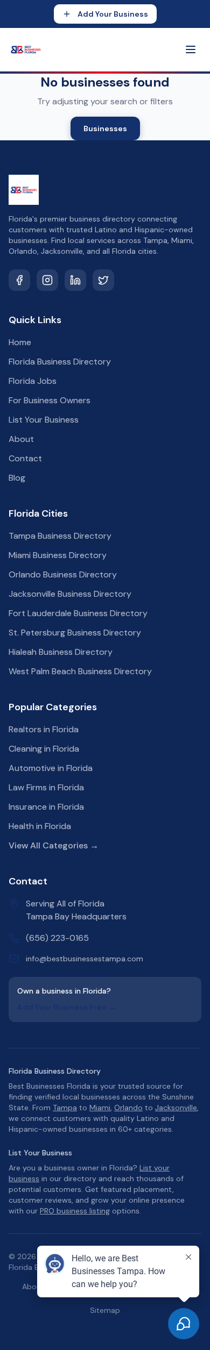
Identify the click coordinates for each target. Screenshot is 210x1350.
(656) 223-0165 (57, 938)
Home (20, 342)
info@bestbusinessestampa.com (84, 958)
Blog (17, 477)
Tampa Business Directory (60, 535)
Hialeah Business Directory (61, 652)
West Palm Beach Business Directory (80, 671)
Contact (25, 458)
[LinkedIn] (75, 280)
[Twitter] (103, 280)
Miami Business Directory (58, 555)
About (21, 439)
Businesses (105, 128)
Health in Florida (40, 826)
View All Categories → (54, 845)
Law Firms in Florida (46, 787)
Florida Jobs (33, 381)
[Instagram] (47, 280)
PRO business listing (75, 1211)
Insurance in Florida (46, 806)
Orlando (128, 1107)
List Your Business (44, 419)
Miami (99, 1107)
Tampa (65, 1107)
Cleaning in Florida (44, 748)
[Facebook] (19, 280)
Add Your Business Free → (66, 1007)
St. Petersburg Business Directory (75, 632)
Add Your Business (113, 14)
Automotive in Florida (51, 768)
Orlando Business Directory (63, 574)
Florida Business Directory (60, 361)
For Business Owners (49, 400)
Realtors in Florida (44, 729)
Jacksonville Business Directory (70, 593)
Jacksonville (176, 1107)
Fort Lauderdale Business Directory (78, 613)
